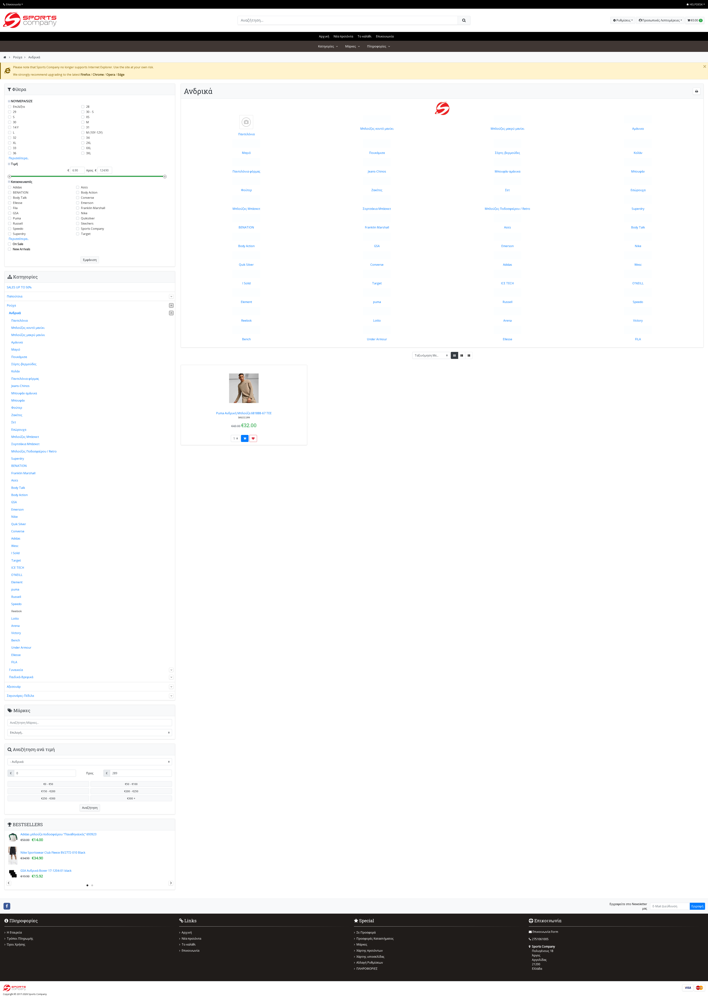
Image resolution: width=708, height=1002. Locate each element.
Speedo (638, 302)
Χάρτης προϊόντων (369, 950)
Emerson (507, 246)
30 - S (90, 112)
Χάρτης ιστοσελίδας (370, 957)
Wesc (638, 265)
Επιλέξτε (19, 107)
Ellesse (507, 339)
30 (14, 122)
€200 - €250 (131, 791)
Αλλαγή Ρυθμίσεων (369, 962)
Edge (121, 75)
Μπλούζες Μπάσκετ (246, 209)
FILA (638, 339)
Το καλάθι (365, 36)
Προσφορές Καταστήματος (375, 938)
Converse (377, 265)
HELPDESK (696, 4)
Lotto (377, 320)
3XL (88, 153)
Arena (507, 320)
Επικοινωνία (13, 4)
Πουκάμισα (377, 153)
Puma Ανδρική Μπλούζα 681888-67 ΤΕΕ (244, 413)
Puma (17, 218)
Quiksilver (88, 218)
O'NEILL (638, 283)
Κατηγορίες (326, 46)
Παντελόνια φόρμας (246, 171)
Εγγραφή (697, 906)
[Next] (171, 883)
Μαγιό (246, 153)
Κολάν (638, 153)
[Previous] (8, 883)
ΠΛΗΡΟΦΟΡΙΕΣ (367, 969)
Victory (638, 320)
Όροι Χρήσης (16, 944)
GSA (377, 246)
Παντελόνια (246, 134)
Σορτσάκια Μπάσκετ (377, 209)
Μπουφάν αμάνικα (507, 171)
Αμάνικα (638, 129)
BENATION (246, 227)
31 (87, 127)
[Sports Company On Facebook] (7, 906)
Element (246, 302)
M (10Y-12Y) (94, 132)
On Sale (18, 244)
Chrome (98, 75)
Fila (15, 208)
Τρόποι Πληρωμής (20, 938)
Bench (246, 339)
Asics (507, 227)
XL (14, 143)
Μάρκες (350, 46)
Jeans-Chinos (377, 171)
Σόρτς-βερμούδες (507, 153)
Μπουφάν (638, 171)
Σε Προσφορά (366, 932)
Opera (110, 75)
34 (87, 138)
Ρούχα (17, 57)
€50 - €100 (131, 784)
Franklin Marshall (377, 227)
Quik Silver (246, 265)
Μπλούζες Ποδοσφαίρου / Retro (507, 209)
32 (14, 138)
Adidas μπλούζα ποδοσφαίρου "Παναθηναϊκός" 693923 (58, 834)
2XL (88, 143)
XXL (88, 148)
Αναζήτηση (90, 808)
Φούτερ (246, 190)
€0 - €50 (48, 784)
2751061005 (540, 939)
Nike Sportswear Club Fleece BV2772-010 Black (52, 853)
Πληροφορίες (376, 46)
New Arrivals (21, 249)
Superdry (638, 209)
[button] (660, 20)
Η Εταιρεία (14, 932)
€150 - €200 (48, 791)
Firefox (85, 75)
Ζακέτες (376, 190)
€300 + (131, 798)
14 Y (16, 127)
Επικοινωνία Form (545, 932)
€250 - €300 (48, 798)
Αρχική (324, 36)
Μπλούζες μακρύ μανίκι (507, 129)
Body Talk (638, 227)
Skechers (87, 223)
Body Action (246, 246)
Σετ (507, 190)
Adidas (507, 265)
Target (377, 283)
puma (377, 302)
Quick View (295, 370)
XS (87, 117)
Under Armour (377, 339)
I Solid (246, 283)
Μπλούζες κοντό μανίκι (377, 129)
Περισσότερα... (19, 158)
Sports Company (92, 229)
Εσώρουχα (638, 190)
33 (14, 148)
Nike (638, 246)
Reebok (246, 320)
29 (14, 112)
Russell (507, 302)
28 (87, 107)
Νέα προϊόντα (343, 36)
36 (14, 153)
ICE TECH (507, 283)
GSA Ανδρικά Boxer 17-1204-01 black (46, 871)
